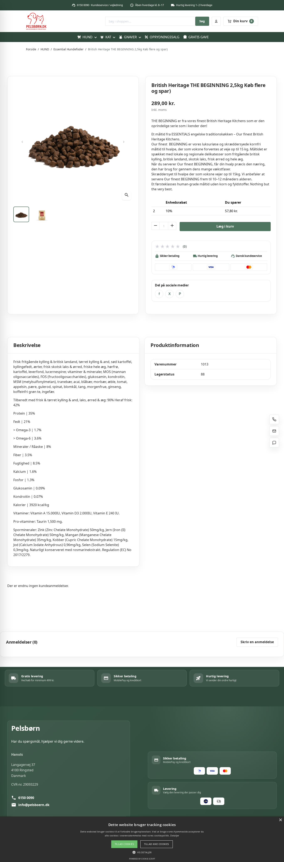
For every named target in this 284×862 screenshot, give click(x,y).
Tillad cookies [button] (124, 844)
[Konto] (216, 21)
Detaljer (174, 835)
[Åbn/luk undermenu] (95, 37)
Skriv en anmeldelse (257, 642)
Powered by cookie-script (142, 858)
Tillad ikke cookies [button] (156, 844)
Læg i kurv (225, 226)
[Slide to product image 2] (42, 214)
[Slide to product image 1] (21, 214)
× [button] (280, 820)
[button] (142, 852)
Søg (202, 21)
